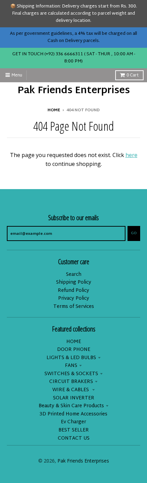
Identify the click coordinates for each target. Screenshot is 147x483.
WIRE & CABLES (71, 390)
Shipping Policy (73, 282)
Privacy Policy (73, 298)
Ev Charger (73, 422)
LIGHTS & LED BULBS (71, 358)
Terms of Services (73, 306)
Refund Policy (73, 290)
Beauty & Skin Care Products (71, 406)
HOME (73, 342)
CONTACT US (74, 438)
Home (54, 110)
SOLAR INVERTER (73, 398)
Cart (132, 75)
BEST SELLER (73, 430)
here (131, 155)
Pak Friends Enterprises (73, 91)
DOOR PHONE (73, 349)
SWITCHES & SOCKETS (71, 374)
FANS (71, 365)
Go (134, 233)
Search (73, 274)
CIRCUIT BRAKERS (71, 382)
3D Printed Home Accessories (73, 414)
